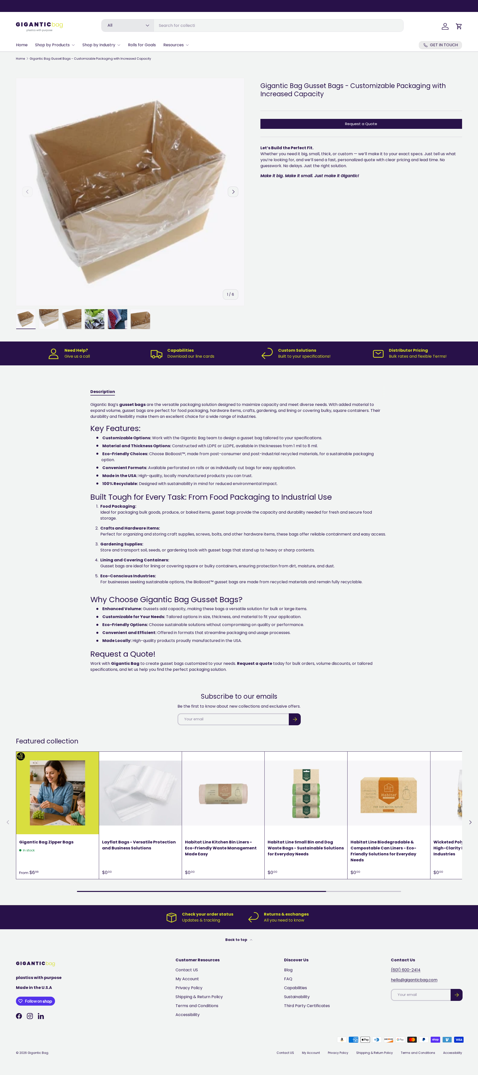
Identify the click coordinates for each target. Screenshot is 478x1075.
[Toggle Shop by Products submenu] (73, 45)
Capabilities (295, 988)
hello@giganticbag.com (414, 980)
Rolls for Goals (142, 45)
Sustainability (297, 997)
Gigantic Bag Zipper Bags (46, 842)
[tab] (102, 392)
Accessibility (188, 1015)
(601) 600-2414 (405, 970)
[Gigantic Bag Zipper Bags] (57, 793)
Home (22, 45)
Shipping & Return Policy (199, 997)
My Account (187, 979)
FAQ (288, 979)
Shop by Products (52, 45)
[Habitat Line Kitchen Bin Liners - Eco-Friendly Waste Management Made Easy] (223, 793)
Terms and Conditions (197, 1006)
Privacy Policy (189, 988)
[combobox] (253, 25)
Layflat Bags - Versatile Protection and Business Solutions (139, 845)
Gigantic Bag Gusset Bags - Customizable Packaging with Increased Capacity (90, 58)
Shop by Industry (98, 45)
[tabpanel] (239, 537)
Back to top (236, 939)
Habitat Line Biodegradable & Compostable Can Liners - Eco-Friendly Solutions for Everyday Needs (383, 851)
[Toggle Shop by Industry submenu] (119, 45)
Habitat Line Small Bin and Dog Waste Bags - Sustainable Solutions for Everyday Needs (306, 848)
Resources (173, 45)
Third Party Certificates (307, 1006)
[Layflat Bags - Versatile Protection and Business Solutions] (140, 793)
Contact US (187, 970)
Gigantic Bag (38, 1053)
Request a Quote (361, 123)
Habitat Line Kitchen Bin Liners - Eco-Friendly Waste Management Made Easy (221, 848)
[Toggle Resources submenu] (187, 45)
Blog (288, 970)
